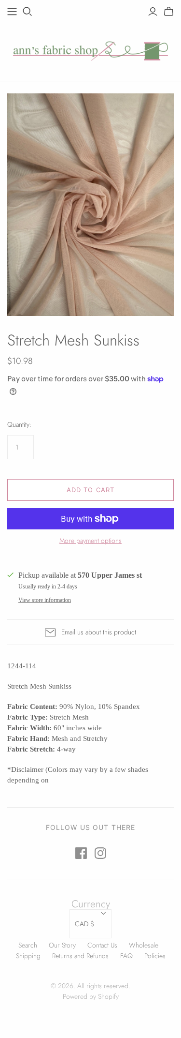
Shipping (28, 956)
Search (27, 945)
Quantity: (19, 424)
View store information (44, 600)
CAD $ (84, 924)
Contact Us (102, 945)
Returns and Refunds (80, 956)
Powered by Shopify (91, 996)
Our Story (62, 945)
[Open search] (27, 11)
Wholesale (143, 945)
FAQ (126, 956)
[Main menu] (12, 11)
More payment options (90, 540)
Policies (155, 956)
